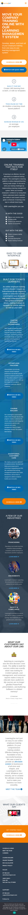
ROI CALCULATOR (8, 863)
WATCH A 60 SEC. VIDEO (15, 396)
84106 (14, 882)
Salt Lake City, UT (7, 882)
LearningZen (12, 206)
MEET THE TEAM (13, 789)
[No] (26, 908)
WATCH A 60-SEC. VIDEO (14, 350)
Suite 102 (5, 880)
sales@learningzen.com (9, 875)
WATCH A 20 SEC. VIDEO (15, 488)
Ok (14, 912)
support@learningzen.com (10, 895)
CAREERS (5, 853)
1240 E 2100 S (6, 878)
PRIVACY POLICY (7, 865)
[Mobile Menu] (26, 3)
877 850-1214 (6, 873)
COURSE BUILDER (8, 857)
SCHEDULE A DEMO (13, 62)
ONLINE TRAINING (8, 860)
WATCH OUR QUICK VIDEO (14, 69)
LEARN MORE (13, 556)
